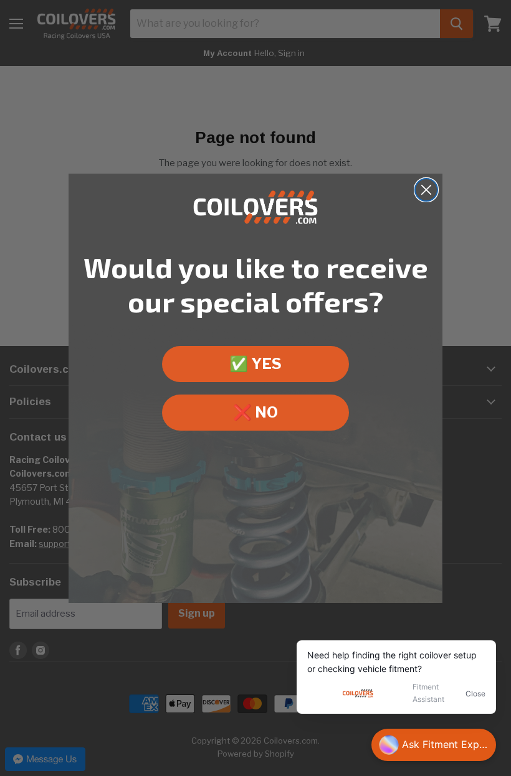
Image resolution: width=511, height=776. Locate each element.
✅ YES (255, 364)
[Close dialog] (426, 190)
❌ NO (255, 412)
